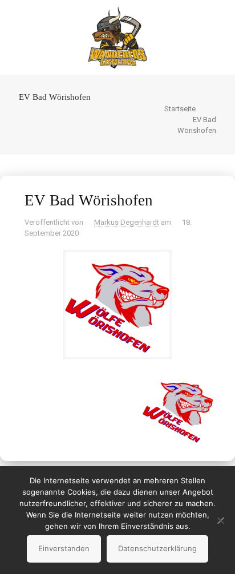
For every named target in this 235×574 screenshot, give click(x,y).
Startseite (180, 108)
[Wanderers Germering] (117, 37)
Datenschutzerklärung (157, 548)
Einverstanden (64, 548)
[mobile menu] (219, 23)
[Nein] (220, 520)
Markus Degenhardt (126, 222)
